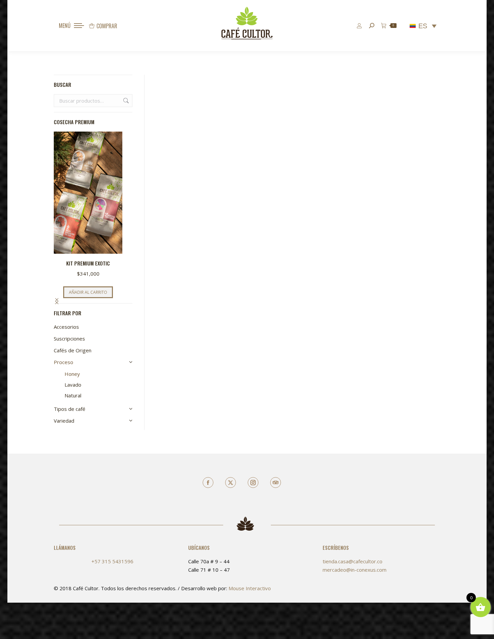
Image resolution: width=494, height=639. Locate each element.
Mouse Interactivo (250, 588)
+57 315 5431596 (112, 561)
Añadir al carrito (88, 292)
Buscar (125, 100)
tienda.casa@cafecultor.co (352, 561)
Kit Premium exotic (88, 263)
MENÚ (65, 25)
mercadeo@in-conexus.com (354, 569)
